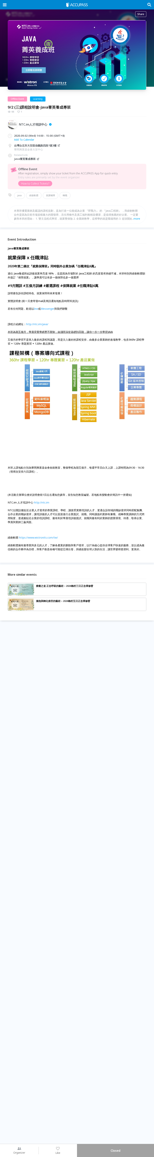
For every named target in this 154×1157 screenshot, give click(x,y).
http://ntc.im (41, 502)
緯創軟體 (33, 195)
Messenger (47, 308)
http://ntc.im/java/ (37, 324)
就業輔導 (50, 195)
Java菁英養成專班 (25, 159)
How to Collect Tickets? (35, 183)
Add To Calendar (24, 139)
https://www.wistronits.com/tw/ (38, 537)
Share (140, 14)
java (19, 195)
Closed (115, 1151)
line (36, 308)
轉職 (65, 195)
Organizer (19, 1152)
